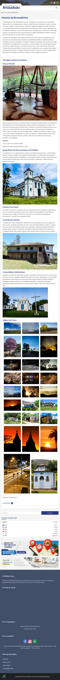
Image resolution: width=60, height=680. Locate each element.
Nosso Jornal (6, 662)
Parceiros (5, 659)
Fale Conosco (6, 665)
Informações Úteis (8, 668)
